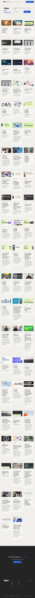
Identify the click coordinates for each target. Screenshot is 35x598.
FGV (11, 580)
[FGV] (7, 580)
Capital (19, 580)
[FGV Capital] (6, 1)
